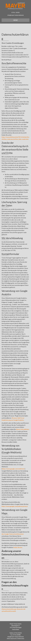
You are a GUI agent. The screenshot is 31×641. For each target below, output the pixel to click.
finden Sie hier (17, 547)
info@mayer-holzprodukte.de (15, 15)
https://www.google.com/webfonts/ (13, 469)
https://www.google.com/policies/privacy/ (15, 506)
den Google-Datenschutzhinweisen (13, 534)
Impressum (13, 638)
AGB (8, 638)
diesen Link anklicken (22, 429)
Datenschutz (20, 638)
